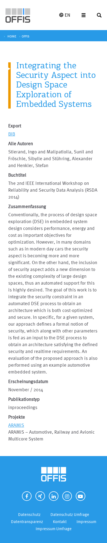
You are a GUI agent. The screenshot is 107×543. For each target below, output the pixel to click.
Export (14, 125)
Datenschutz (29, 514)
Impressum (86, 521)
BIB (11, 133)
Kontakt (60, 521)
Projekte (16, 416)
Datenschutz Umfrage (69, 514)
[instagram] (67, 496)
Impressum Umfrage (54, 528)
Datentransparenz (27, 521)
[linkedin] (53, 496)
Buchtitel (17, 174)
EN (67, 14)
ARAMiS (16, 425)
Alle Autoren (20, 143)
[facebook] (27, 496)
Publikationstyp (24, 399)
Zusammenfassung (27, 206)
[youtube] (80, 496)
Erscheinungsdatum (28, 381)
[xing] (40, 496)
